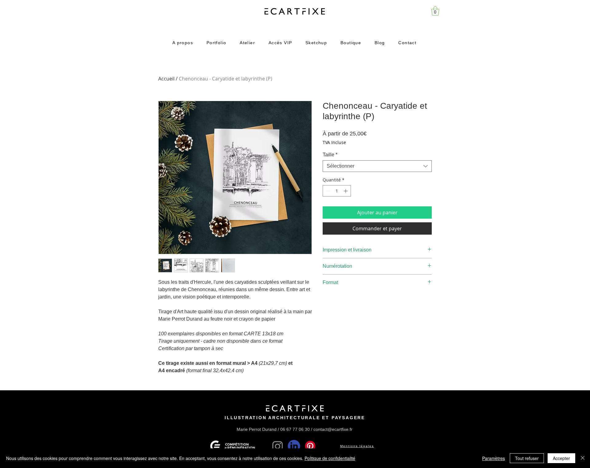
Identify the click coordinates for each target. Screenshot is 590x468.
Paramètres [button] (493, 458)
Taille (330, 154)
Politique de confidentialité (330, 458)
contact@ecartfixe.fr (332, 429)
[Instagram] (278, 446)
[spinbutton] (336, 190)
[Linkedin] (294, 446)
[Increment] (346, 190)
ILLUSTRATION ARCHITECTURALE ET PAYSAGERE (295, 417)
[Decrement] (327, 190)
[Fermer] (582, 458)
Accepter (561, 458)
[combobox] (377, 166)
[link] (435, 11)
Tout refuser (527, 458)
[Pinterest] (310, 446)
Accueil (166, 78)
